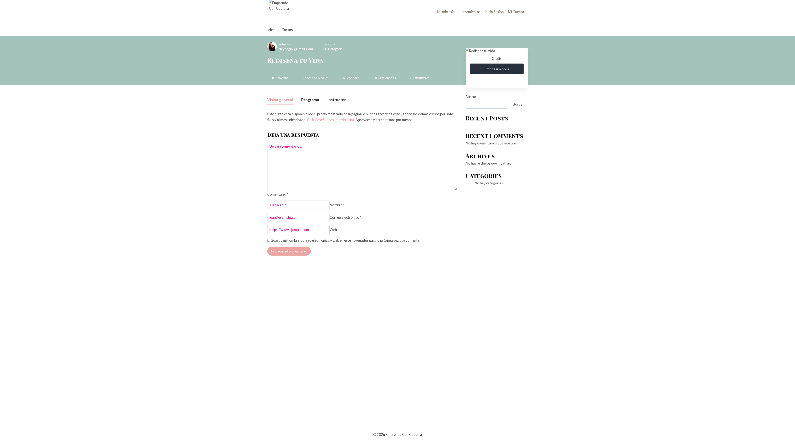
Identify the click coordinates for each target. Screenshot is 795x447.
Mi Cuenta (516, 12)
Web (333, 229)
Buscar (471, 97)
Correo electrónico (345, 217)
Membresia (446, 12)
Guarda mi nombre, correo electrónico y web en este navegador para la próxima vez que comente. (345, 240)
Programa (310, 100)
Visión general (280, 100)
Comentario (277, 194)
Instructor (284, 44)
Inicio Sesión (494, 12)
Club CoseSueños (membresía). (331, 120)
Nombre (337, 205)
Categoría (329, 44)
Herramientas (470, 12)
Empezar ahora (496, 69)
